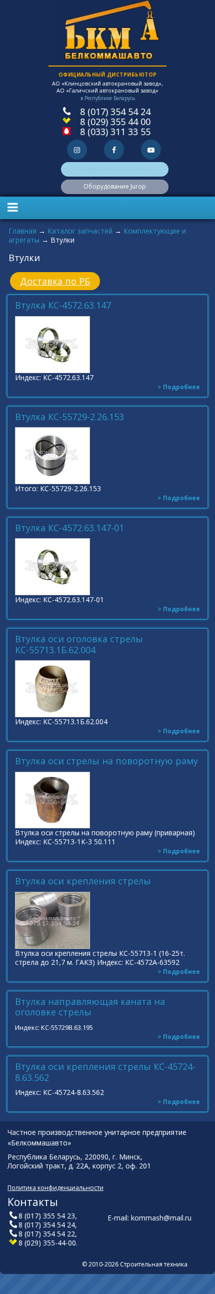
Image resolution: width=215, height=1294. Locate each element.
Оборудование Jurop (115, 186)
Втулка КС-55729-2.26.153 (69, 417)
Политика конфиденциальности (56, 1187)
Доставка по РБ (55, 281)
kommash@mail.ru (161, 1217)
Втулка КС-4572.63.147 (63, 305)
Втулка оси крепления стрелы (83, 881)
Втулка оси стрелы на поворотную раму (106, 761)
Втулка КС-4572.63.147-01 (69, 528)
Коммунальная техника (115, 169)
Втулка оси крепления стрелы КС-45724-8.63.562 (105, 1072)
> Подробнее (179, 387)
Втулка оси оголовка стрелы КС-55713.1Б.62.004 (79, 644)
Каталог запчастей (80, 231)
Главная (22, 231)
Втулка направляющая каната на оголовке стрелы (90, 1007)
